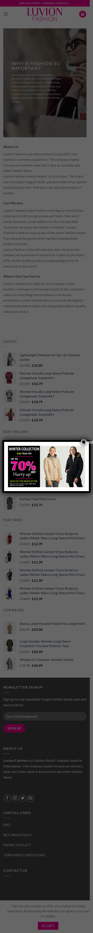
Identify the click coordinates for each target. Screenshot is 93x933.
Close (84, 442)
